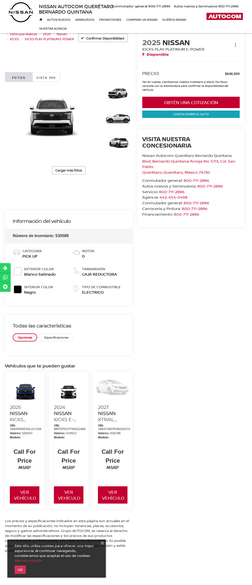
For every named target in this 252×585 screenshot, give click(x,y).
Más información (29, 560)
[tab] (25, 337)
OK (20, 569)
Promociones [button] (110, 20)
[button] (51, 117)
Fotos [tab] (18, 77)
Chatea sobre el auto (191, 114)
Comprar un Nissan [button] (142, 20)
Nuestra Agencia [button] (53, 28)
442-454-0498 (173, 197)
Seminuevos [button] (84, 20)
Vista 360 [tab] (46, 77)
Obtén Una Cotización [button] (191, 102)
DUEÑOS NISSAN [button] (174, 20)
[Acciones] (235, 44)
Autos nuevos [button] (58, 20)
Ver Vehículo (25, 495)
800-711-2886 (196, 180)
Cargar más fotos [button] (68, 170)
